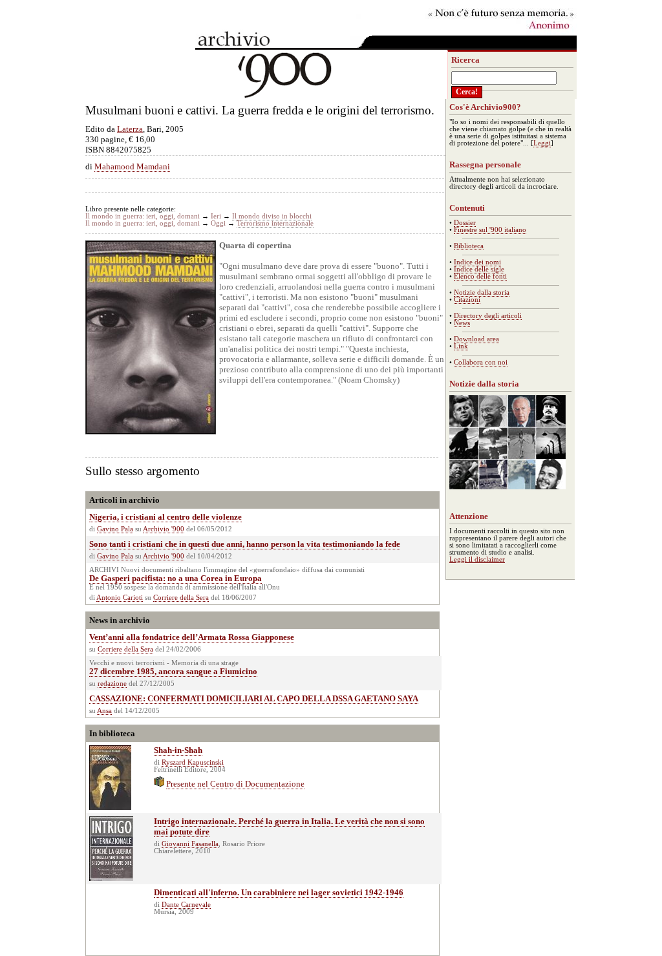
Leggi (542, 143)
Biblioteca (469, 246)
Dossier (465, 222)
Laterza (130, 129)
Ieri (216, 216)
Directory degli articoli (488, 315)
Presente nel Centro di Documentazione (235, 784)
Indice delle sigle (479, 269)
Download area (476, 339)
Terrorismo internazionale (275, 223)
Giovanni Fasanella (190, 843)
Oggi (218, 223)
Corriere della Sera (181, 597)
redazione (112, 683)
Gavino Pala (115, 529)
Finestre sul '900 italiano (490, 229)
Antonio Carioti (119, 597)
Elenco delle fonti (480, 276)
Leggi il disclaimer (477, 559)
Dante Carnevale (186, 904)
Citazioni (467, 299)
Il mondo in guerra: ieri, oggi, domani (142, 216)
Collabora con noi (480, 362)
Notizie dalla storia (481, 292)
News (462, 322)
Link (461, 346)
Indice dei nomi (477, 262)
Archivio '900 (163, 529)
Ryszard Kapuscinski (193, 762)
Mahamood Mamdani (132, 166)
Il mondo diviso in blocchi (272, 216)
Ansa (104, 710)
